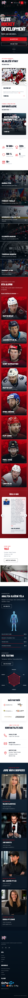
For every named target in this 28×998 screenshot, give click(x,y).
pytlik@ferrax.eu (6, 885)
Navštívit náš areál (11, 560)
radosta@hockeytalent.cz (8, 847)
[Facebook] (6, 947)
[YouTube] (9, 947)
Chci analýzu (6, 606)
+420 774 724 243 (7, 806)
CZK (15, 2)
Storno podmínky (5, 970)
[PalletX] (20, 710)
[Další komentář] (25, 515)
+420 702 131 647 (7, 845)
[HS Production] (8, 710)
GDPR (2, 972)
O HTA (2, 955)
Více (12, 525)
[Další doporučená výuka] (25, 124)
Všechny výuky (14, 44)
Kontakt (3, 959)
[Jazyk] (12, 2)
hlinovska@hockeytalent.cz (9, 808)
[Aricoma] (8, 716)
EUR (17, 2)
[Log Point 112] (20, 704)
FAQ (2, 961)
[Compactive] (8, 704)
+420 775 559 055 (7, 883)
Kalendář (3, 957)
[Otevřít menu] (25, 2)
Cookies (3, 974)
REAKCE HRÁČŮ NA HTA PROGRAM (8, 293)
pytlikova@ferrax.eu (7, 924)
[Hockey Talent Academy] (4, 2)
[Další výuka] (25, 83)
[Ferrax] (20, 716)
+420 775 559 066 (7, 922)
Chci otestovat (7, 663)
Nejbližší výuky (14, 39)
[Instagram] (2, 947)
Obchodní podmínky (5, 968)
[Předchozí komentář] (2, 515)
